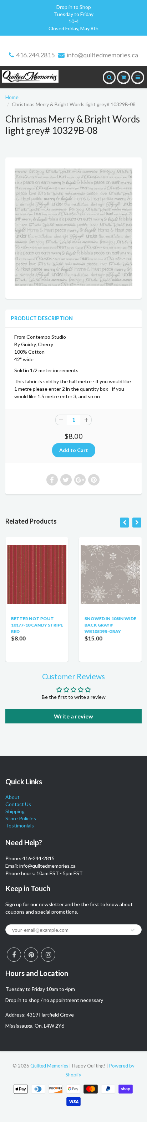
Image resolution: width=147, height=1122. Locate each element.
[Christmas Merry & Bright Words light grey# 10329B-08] (73, 227)
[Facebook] (14, 954)
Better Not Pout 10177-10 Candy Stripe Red (37, 625)
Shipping (15, 811)
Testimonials (19, 825)
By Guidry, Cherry (33, 344)
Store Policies (20, 818)
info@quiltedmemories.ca (102, 55)
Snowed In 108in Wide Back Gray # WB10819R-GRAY (110, 625)
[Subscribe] (132, 930)
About (12, 797)
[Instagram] (48, 954)
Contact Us (18, 804)
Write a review (73, 716)
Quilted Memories (49, 1066)
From (40, 337)
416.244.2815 (35, 55)
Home (12, 97)
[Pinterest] (31, 954)
